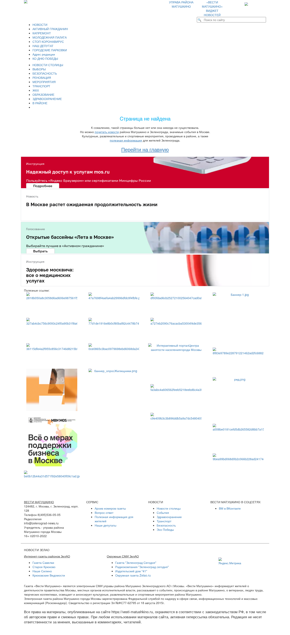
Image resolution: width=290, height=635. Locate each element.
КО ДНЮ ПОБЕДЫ (45, 58)
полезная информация (126, 140)
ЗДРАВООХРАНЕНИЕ (47, 99)
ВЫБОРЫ (39, 69)
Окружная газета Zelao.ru (133, 575)
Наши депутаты (105, 525)
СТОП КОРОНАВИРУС (48, 41)
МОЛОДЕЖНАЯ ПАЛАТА (49, 37)
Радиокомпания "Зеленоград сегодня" (142, 567)
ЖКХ (35, 90)
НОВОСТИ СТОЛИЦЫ (47, 65)
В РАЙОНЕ (39, 103)
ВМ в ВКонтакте (230, 508)
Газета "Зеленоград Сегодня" (135, 562)
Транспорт (164, 521)
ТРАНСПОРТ (41, 86)
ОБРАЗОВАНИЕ (43, 94)
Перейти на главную (145, 149)
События (163, 512)
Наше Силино (42, 571)
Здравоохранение (169, 517)
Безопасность (166, 525)
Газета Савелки (43, 562)
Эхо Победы (165, 529)
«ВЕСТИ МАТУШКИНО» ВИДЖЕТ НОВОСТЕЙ (212, 8)
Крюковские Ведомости (48, 575)
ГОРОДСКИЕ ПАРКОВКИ (49, 50)
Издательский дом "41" (131, 571)
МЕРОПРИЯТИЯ (44, 82)
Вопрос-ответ (104, 512)
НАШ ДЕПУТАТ (42, 46)
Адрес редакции (43, 54)
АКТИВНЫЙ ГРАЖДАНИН (50, 29)
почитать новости (107, 132)
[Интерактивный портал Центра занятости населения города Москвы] (176, 361)
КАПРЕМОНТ (41, 33)
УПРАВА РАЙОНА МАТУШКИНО (181, 4)
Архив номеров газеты (110, 508)
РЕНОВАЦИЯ (41, 77)
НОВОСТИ (39, 24)
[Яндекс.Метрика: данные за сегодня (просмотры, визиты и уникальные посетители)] (229, 561)
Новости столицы (169, 508)
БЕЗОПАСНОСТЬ (44, 73)
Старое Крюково (43, 567)
